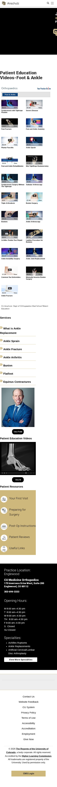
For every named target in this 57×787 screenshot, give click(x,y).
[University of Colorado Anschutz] (10, 3)
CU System (29, 707)
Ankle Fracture (12, 349)
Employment (28, 734)
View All (18, 480)
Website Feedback (28, 702)
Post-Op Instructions (22, 525)
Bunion (7, 365)
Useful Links (17, 548)
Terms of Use (28, 718)
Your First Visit (18, 498)
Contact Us (28, 696)
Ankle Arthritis (12, 357)
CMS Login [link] (28, 773)
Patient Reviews (19, 537)
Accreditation (28, 728)
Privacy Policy (28, 712)
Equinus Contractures (17, 381)
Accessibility (28, 723)
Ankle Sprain (11, 341)
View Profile (18, 432)
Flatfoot (8, 373)
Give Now (28, 739)
